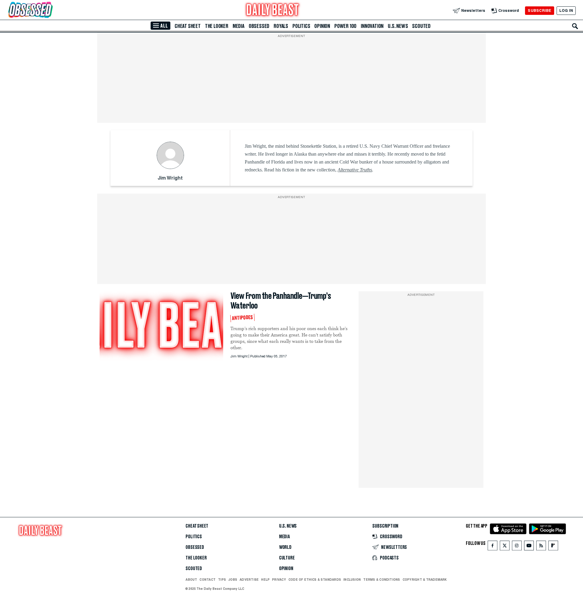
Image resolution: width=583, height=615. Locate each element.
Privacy (279, 579)
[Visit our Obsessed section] (49, 10)
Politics (301, 26)
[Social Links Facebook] (492, 547)
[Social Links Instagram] (517, 547)
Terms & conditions (381, 579)
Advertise (249, 579)
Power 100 (345, 26)
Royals (281, 26)
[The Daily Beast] (273, 10)
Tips (222, 579)
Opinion (322, 26)
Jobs (232, 579)
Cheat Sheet (188, 26)
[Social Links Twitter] (505, 547)
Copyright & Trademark (425, 579)
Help (265, 579)
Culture (287, 558)
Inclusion (352, 579)
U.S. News (398, 26)
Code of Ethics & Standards (314, 579)
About (191, 579)
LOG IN (566, 10)
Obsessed (259, 26)
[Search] (575, 26)
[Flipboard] (553, 547)
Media (238, 26)
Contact (207, 579)
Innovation (372, 26)
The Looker (216, 26)
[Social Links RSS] (541, 547)
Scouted (421, 26)
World (285, 547)
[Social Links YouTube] (529, 547)
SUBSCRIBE (539, 10)
